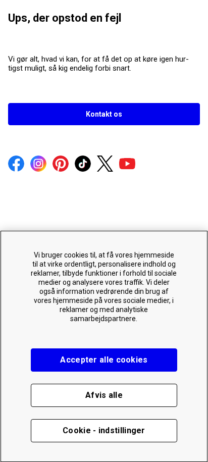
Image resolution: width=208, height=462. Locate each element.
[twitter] (105, 165)
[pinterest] (61, 165)
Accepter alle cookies (103, 360)
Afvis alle (104, 395)
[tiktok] (83, 165)
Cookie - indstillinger (104, 430)
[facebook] (16, 165)
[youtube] (127, 165)
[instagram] (38, 165)
